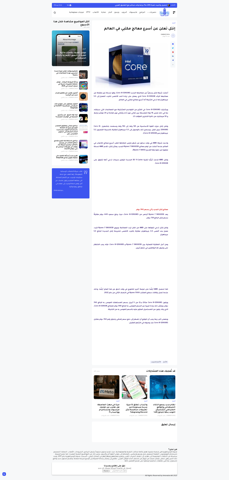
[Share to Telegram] (173, 60)
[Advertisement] (131, 183)
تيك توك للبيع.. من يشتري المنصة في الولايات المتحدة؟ (66, 116)
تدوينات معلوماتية (76, 12)
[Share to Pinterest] (173, 52)
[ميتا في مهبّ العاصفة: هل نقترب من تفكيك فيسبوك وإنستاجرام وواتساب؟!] (106, 387)
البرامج (142, 12)
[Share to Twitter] (173, 48)
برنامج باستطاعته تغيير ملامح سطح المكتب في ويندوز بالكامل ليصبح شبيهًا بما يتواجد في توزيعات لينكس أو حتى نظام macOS (66, 145)
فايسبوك (133, 12)
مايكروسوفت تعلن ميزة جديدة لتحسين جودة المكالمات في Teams (66, 73)
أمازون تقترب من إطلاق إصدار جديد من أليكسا (66, 94)
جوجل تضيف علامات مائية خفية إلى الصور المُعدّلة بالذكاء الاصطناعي (70, 55)
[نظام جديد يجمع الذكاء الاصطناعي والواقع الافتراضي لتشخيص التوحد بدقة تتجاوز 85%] (162, 387)
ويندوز (116, 12)
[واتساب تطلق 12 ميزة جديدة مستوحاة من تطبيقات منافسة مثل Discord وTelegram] (134, 387)
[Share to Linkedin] (173, 56)
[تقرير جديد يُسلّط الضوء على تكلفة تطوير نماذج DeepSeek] (83, 159)
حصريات (152, 12)
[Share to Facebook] (173, 44)
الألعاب (96, 12)
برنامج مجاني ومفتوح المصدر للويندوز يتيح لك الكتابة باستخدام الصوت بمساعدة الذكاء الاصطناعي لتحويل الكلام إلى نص (66, 130)
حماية (103, 12)
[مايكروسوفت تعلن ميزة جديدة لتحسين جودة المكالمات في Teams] (83, 74)
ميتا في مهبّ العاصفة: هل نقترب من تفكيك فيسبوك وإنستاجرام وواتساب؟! (108, 408)
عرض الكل (97, 371)
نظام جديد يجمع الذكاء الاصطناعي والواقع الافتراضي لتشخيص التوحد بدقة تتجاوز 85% (164, 408)
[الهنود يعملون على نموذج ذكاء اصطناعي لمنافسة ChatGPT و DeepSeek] (83, 107)
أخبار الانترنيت (155, 362)
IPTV (88, 12)
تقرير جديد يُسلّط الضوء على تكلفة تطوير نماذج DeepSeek (67, 157)
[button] (173, 64)
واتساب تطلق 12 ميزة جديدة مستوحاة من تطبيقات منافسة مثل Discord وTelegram (136, 408)
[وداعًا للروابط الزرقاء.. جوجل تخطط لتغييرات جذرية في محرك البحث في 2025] (83, 85)
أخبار (110, 12)
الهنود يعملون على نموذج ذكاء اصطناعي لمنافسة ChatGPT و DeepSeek (66, 106)
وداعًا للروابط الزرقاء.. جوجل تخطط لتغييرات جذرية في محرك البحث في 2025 (67, 84)
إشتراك (105, 471)
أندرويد (124, 12)
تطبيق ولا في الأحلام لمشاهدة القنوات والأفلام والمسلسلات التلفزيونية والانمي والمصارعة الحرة (128, 5)
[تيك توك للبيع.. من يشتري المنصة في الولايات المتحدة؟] (83, 118)
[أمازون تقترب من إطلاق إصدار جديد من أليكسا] (83, 96)
